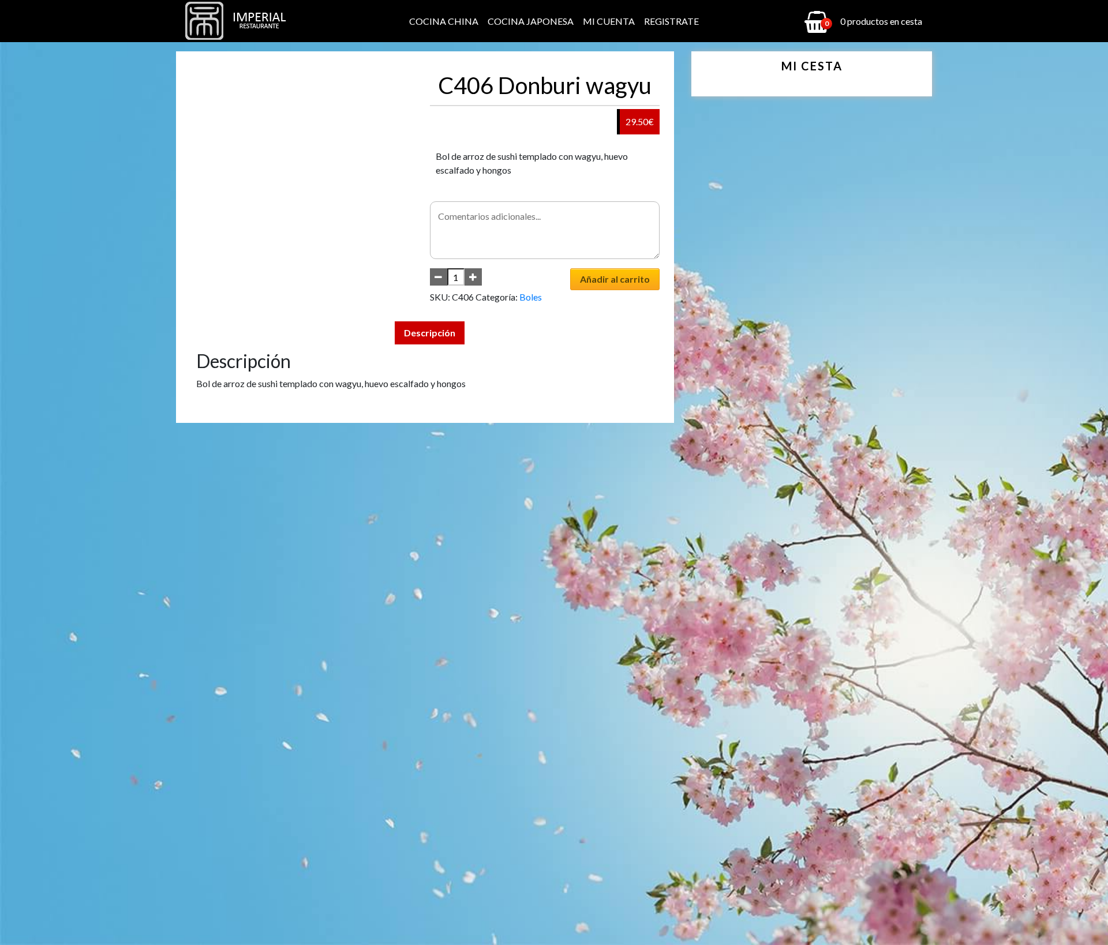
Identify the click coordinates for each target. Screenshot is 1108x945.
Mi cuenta (609, 21)
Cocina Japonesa (531, 21)
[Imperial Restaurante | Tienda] (239, 21)
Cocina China (443, 21)
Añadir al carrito (615, 278)
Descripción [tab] (429, 332)
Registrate (671, 21)
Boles (530, 296)
